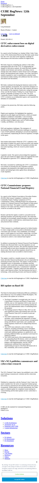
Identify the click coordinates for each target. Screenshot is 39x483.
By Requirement (9, 439)
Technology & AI (10, 424)
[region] (19, 471)
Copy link (10, 34)
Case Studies (8, 453)
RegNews (8, 455)
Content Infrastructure (11, 428)
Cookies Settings (19, 474)
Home (2, 1)
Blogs (6, 450)
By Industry (8, 437)
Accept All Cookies (19, 479)
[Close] (37, 462)
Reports (7, 452)
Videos (7, 457)
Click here (4, 178)
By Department (9, 441)
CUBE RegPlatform (11, 423)
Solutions (7, 418)
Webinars (7, 458)
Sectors (5, 432)
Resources (4, 3)
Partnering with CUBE (11, 426)
